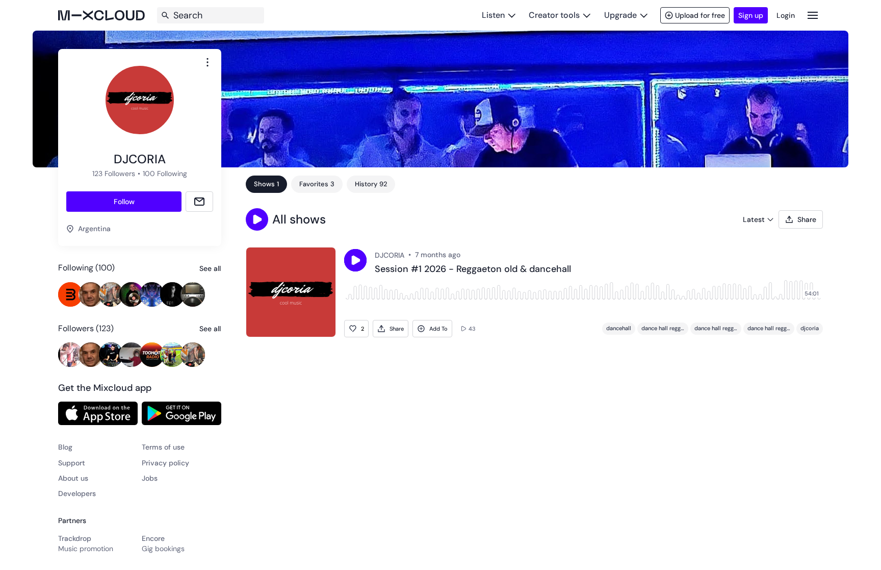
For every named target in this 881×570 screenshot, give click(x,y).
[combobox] (207, 62)
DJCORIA (389, 255)
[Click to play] (355, 260)
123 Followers (113, 173)
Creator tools (554, 15)
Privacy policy (165, 462)
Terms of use (163, 447)
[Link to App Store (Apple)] (98, 413)
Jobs (150, 478)
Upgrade (620, 15)
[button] (257, 219)
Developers (77, 493)
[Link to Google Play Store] (181, 413)
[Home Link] (101, 15)
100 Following (165, 173)
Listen (493, 15)
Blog (65, 447)
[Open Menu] (812, 15)
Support (71, 462)
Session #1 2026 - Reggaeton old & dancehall (473, 269)
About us (73, 478)
